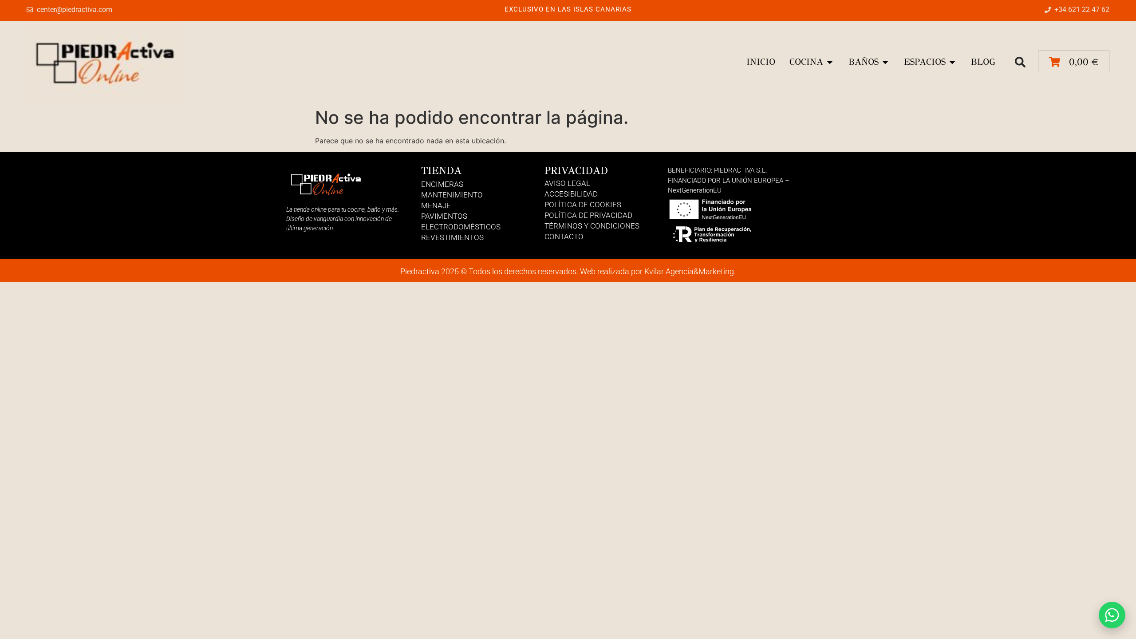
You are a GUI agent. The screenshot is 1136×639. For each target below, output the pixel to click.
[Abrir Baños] (885, 62)
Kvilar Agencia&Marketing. (690, 271)
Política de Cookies (582, 204)
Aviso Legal (567, 183)
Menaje (436, 205)
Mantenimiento (452, 194)
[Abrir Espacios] (952, 62)
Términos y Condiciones (591, 225)
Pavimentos (444, 216)
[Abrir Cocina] (829, 62)
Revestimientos (452, 237)
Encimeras (442, 184)
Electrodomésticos (461, 226)
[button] (1020, 62)
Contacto (564, 236)
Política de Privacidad (588, 215)
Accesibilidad (571, 193)
